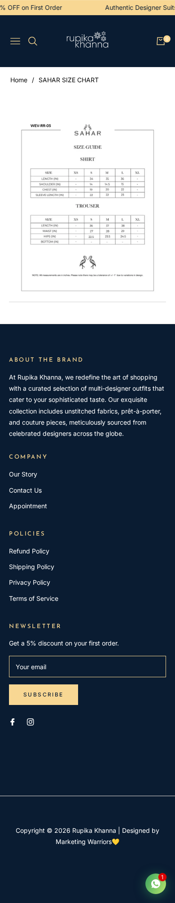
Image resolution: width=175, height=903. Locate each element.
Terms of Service (33, 598)
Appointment (28, 506)
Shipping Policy (31, 566)
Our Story (23, 474)
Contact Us (25, 490)
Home (18, 80)
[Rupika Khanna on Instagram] (30, 721)
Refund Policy (29, 551)
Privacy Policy (29, 582)
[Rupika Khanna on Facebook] (12, 721)
